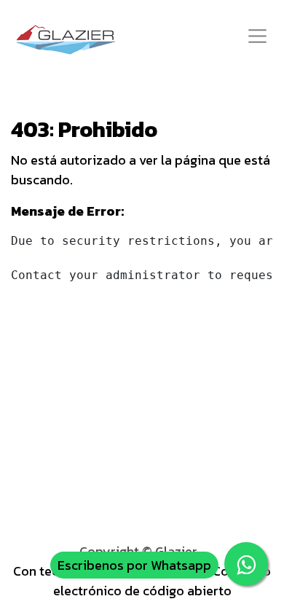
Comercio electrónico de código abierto (162, 581)
